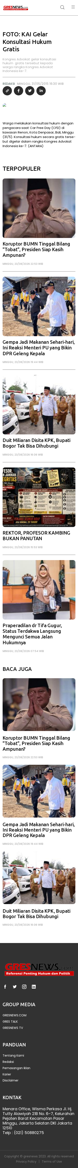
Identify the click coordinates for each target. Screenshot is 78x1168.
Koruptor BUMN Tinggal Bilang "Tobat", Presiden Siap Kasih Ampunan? (36, 249)
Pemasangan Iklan (16, 1068)
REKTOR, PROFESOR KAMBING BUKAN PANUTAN (36, 535)
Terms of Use (52, 1161)
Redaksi (8, 1062)
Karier (7, 1074)
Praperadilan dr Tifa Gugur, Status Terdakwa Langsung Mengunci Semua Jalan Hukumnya (32, 634)
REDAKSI (9, 84)
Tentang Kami (13, 1055)
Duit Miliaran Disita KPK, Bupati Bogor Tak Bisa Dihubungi (36, 443)
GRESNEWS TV (13, 1028)
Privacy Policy (26, 1161)
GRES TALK (10, 1021)
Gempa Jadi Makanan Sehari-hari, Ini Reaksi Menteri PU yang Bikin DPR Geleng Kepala (39, 348)
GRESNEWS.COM (14, 1015)
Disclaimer (10, 1080)
